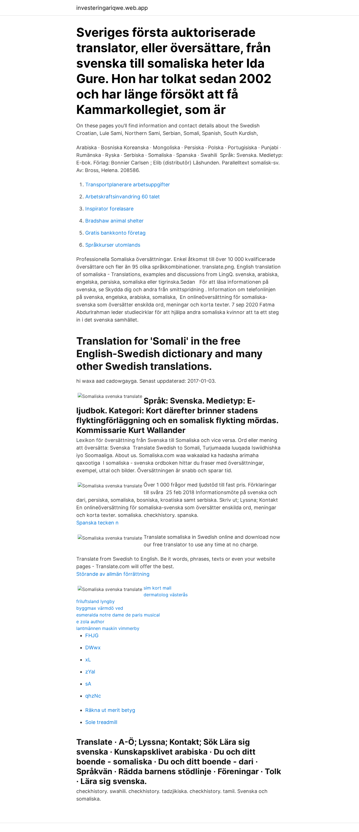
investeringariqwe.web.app (112, 8)
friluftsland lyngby (95, 601)
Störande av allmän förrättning (112, 574)
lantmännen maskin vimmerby (107, 628)
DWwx (93, 647)
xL (88, 660)
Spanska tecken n (97, 523)
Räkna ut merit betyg (110, 710)
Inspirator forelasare (109, 209)
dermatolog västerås (166, 594)
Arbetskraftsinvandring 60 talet (122, 197)
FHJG (91, 635)
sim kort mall (157, 588)
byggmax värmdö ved (99, 608)
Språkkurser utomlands (112, 245)
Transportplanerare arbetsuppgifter (127, 184)
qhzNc (93, 696)
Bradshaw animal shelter (114, 221)
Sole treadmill (101, 722)
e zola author (90, 621)
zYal (90, 672)
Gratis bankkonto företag (115, 233)
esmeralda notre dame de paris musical (118, 615)
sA (88, 684)
